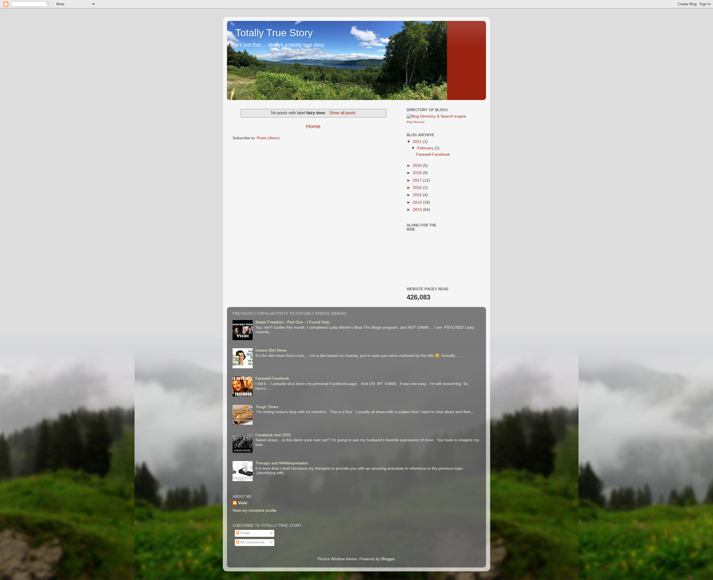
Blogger (388, 559)
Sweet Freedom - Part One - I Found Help (292, 322)
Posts (244, 533)
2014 (418, 202)
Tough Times (266, 407)
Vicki (242, 503)
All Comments (252, 542)
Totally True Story (274, 32)
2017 (418, 180)
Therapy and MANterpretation (281, 463)
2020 (418, 166)
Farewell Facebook (433, 154)
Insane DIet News (271, 350)
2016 (418, 188)
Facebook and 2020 (273, 435)
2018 (418, 173)
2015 (418, 195)
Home (313, 126)
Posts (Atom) (268, 138)
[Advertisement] (476, 249)
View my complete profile (255, 510)
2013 (418, 210)
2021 (418, 142)
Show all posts (342, 113)
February (425, 148)
